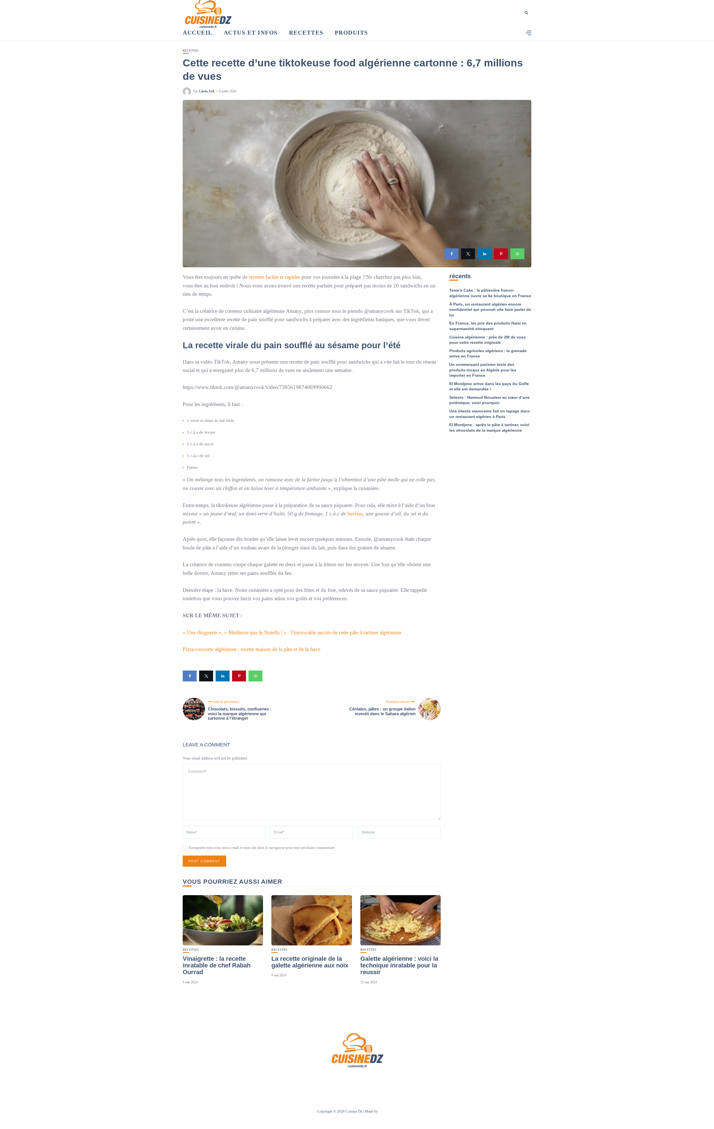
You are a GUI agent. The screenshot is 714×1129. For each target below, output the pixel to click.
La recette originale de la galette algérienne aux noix (309, 962)
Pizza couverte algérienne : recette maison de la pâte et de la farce (251, 649)
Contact (350, 1079)
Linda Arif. (207, 91)
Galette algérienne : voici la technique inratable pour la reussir (399, 965)
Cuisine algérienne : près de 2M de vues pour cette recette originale (487, 340)
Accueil (198, 32)
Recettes (306, 32)
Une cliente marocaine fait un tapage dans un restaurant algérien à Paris (489, 414)
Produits (351, 32)
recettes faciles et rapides (274, 277)
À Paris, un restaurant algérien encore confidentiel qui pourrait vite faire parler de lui (490, 309)
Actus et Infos (251, 32)
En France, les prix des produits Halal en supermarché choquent (488, 326)
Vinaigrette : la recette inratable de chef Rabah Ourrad (216, 965)
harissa (355, 514)
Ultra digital (388, 1111)
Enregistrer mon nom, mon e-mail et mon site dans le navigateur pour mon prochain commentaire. (262, 847)
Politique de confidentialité (383, 1079)
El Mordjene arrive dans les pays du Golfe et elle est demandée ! (489, 386)
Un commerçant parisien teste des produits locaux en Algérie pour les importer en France (482, 370)
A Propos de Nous (323, 1079)
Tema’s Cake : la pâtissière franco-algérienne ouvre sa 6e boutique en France (490, 293)
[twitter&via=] (468, 253)
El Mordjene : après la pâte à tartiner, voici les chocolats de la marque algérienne (489, 427)
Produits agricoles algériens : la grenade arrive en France (488, 354)
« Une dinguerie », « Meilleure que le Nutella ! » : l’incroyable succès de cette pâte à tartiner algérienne (292, 632)
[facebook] (452, 253)
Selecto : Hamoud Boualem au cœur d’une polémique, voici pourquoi (489, 400)
